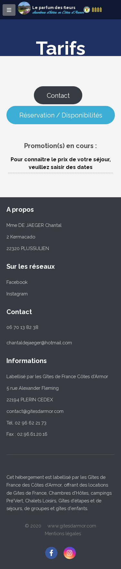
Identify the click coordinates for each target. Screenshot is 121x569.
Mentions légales (63, 533)
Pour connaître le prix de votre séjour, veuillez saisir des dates (61, 163)
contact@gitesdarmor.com (35, 411)
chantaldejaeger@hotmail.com (39, 342)
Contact (58, 95)
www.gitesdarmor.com (71, 525)
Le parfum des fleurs (54, 7)
